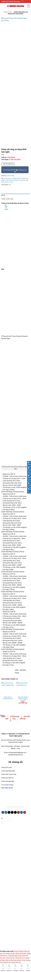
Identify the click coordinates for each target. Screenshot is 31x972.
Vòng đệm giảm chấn (14, 955)
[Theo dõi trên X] (12, 812)
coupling (14, 178)
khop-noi (3, 180)
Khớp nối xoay (16, 962)
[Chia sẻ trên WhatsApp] (2, 188)
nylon (23, 180)
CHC (9, 184)
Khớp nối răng (10, 175)
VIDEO (3, 716)
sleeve (6, 182)
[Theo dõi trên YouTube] (24, 812)
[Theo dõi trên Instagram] (6, 812)
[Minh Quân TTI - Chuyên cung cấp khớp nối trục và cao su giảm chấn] (15, 6)
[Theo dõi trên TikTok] (9, 812)
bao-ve (10, 178)
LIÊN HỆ (22, 718)
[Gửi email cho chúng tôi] (15, 812)
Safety (2, 182)
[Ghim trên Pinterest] (15, 188)
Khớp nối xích (10, 958)
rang (27, 180)
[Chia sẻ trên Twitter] (9, 188)
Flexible (23, 178)
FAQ (14, 718)
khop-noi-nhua (9, 180)
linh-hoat (16, 180)
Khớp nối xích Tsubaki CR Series (8, 697)
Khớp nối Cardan (21, 953)
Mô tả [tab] (3, 195)
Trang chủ (7, 12)
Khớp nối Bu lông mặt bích (13, 960)
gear (27, 178)
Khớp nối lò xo (20, 958)
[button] (2, 6)
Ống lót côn (7, 962)
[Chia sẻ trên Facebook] (6, 188)
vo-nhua (11, 182)
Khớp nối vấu (10, 953)
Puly (23, 960)
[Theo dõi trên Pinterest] (18, 812)
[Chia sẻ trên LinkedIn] (18, 188)
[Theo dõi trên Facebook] (2, 812)
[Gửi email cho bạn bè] (12, 188)
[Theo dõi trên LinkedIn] (21, 812)
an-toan (6, 178)
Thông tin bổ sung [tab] (7, 199)
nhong (20, 180)
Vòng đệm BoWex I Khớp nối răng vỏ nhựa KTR (23, 698)
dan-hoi (19, 178)
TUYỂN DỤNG (14, 716)
